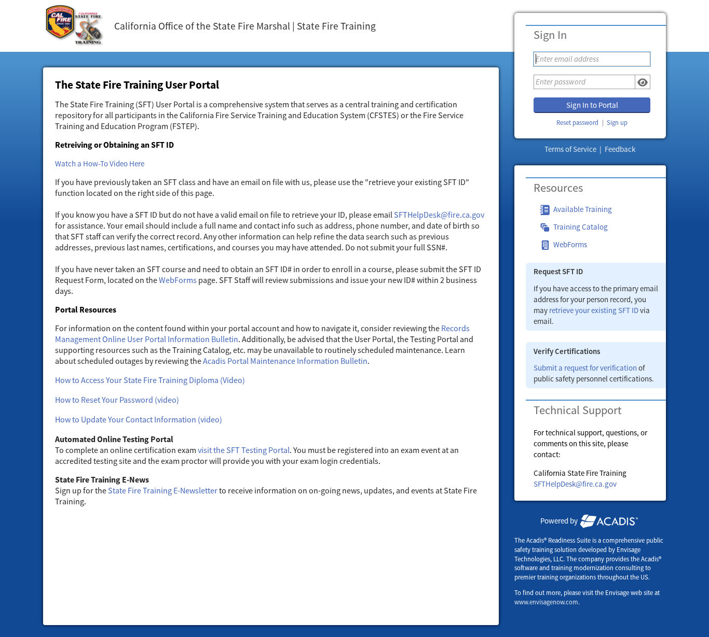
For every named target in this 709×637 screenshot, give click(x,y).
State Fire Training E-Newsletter (162, 490)
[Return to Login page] (74, 26)
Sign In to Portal (592, 105)
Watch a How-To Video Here (99, 163)
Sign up (617, 122)
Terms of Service (571, 149)
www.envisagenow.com (546, 602)
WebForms (178, 280)
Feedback (620, 149)
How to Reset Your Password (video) (117, 399)
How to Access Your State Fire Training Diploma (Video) (150, 380)
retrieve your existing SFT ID (593, 310)
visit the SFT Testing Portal (244, 450)
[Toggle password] (642, 82)
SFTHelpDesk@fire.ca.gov (575, 484)
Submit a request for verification (585, 368)
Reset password (577, 122)
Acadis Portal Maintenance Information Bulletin (285, 361)
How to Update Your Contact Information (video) (138, 419)
